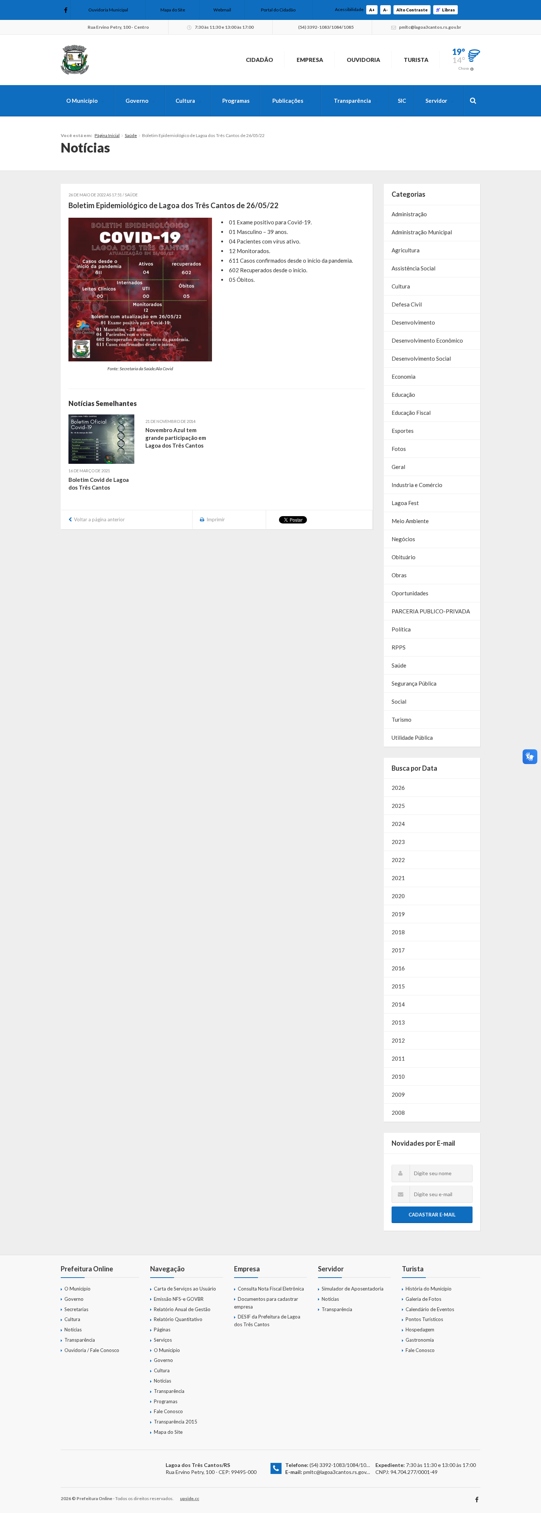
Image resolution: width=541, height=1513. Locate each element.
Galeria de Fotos (423, 1299)
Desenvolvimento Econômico (427, 340)
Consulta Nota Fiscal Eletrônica (271, 1289)
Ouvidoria (363, 59)
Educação (403, 394)
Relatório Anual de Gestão (182, 1309)
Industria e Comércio (417, 484)
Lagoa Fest (405, 503)
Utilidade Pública (412, 737)
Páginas (162, 1329)
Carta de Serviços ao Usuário (185, 1289)
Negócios (403, 539)
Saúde (131, 135)
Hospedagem (420, 1329)
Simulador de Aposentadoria (352, 1289)
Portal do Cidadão (278, 10)
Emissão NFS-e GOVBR (179, 1299)
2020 (398, 896)
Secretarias (76, 1309)
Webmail (222, 10)
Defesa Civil (407, 304)
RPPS (399, 647)
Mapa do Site (172, 10)
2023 (398, 841)
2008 (398, 1112)
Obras (399, 575)
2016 (398, 968)
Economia (404, 376)
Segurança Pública (414, 683)
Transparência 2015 (175, 1422)
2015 (398, 986)
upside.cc (189, 1498)
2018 (398, 932)
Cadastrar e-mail (432, 1215)
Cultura (185, 100)
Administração (409, 214)
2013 (398, 1022)
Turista (416, 59)
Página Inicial (107, 135)
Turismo (401, 719)
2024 (398, 823)
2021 (398, 878)
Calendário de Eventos (430, 1309)
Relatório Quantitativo (178, 1319)
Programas (236, 100)
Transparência (352, 100)
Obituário (404, 557)
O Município (82, 100)
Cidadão (259, 59)
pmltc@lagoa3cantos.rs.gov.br (337, 1472)
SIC (402, 100)
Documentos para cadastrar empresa (266, 1303)
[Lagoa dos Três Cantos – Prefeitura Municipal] (75, 59)
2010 (398, 1076)
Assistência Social (413, 268)
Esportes (403, 430)
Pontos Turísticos (424, 1319)
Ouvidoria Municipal (108, 10)
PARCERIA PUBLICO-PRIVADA (431, 611)
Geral (398, 466)
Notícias (73, 1329)
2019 (398, 914)
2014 (398, 1004)
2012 (398, 1040)
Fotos (399, 448)
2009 (398, 1094)
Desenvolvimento (413, 322)
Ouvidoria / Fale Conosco (91, 1350)
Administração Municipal (422, 232)
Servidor (436, 100)
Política (401, 629)
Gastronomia (420, 1340)
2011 (398, 1058)
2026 (398, 787)
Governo (136, 100)
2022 (398, 860)
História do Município (429, 1289)
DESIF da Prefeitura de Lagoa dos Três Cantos (267, 1320)
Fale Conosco (168, 1411)
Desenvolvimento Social (421, 358)
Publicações (287, 100)
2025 (398, 805)
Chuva (464, 68)
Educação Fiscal (411, 412)
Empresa (310, 59)
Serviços (163, 1340)
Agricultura (406, 250)
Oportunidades (410, 593)
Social (399, 701)
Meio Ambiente (410, 521)
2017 (398, 950)
